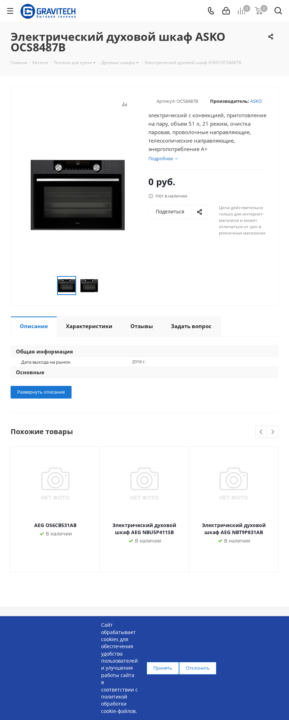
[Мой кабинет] (226, 10)
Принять (162, 668)
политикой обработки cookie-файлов (118, 703)
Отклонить (198, 668)
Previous (261, 432)
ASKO (256, 101)
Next (272, 432)
